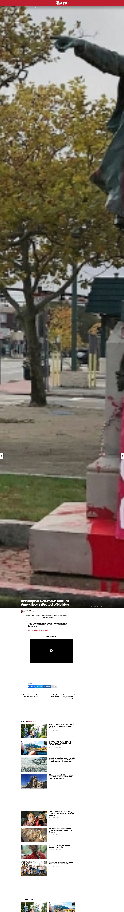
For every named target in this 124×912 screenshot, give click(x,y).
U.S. (69, 615)
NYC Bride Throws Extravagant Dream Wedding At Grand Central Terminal (61, 830)
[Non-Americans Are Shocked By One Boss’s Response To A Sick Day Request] (34, 818)
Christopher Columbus (36, 615)
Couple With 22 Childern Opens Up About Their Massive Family (61, 863)
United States (45, 617)
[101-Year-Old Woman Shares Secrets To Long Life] (34, 852)
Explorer (55, 615)
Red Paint (65, 615)
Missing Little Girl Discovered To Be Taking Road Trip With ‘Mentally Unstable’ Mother (61, 743)
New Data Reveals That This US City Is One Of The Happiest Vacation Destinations (61, 726)
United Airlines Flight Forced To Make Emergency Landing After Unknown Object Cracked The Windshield (62, 760)
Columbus (43, 615)
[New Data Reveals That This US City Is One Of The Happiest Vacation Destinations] (34, 731)
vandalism (51, 617)
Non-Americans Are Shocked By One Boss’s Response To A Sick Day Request (61, 813)
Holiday (60, 615)
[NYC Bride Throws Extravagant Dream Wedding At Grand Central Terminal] (34, 835)
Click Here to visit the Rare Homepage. (38, 630)
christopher (28, 615)
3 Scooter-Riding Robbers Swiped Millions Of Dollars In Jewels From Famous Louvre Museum (61, 776)
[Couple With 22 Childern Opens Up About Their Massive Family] (34, 868)
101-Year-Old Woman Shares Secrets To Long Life (59, 846)
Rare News (33, 721)
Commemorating (50, 615)
